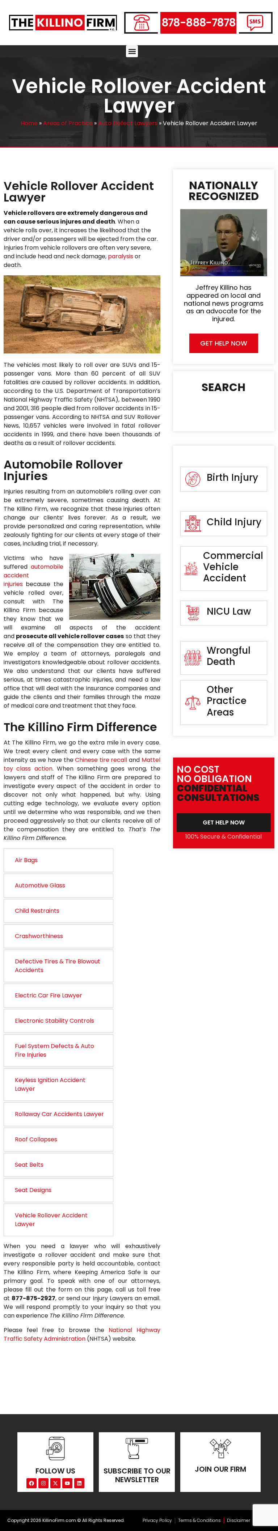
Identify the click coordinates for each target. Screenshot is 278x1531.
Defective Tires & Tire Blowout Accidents (57, 965)
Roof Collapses (36, 1139)
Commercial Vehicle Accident (233, 567)
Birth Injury (232, 477)
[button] (132, 51)
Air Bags (26, 860)
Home (29, 123)
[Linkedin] (79, 1483)
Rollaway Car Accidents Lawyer (59, 1114)
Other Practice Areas (227, 700)
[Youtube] (67, 1483)
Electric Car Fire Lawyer (48, 995)
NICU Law (229, 611)
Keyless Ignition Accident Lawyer (50, 1084)
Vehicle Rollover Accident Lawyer (51, 1219)
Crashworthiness (39, 936)
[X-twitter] (55, 1483)
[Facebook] (31, 1483)
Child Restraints (37, 911)
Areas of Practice (68, 123)
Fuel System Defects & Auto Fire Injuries (54, 1050)
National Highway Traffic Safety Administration (82, 1334)
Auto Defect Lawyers (127, 123)
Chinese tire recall (101, 760)
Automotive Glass (40, 885)
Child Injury (234, 522)
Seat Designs (33, 1190)
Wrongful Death (228, 656)
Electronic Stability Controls (54, 1021)
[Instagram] (43, 1483)
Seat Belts (29, 1165)
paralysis (120, 256)
